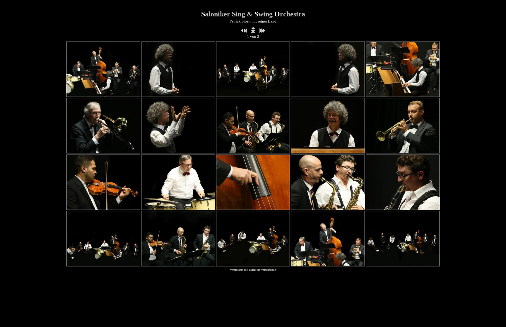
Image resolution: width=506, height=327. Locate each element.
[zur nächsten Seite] (262, 31)
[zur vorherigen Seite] (244, 31)
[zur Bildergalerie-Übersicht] (253, 31)
